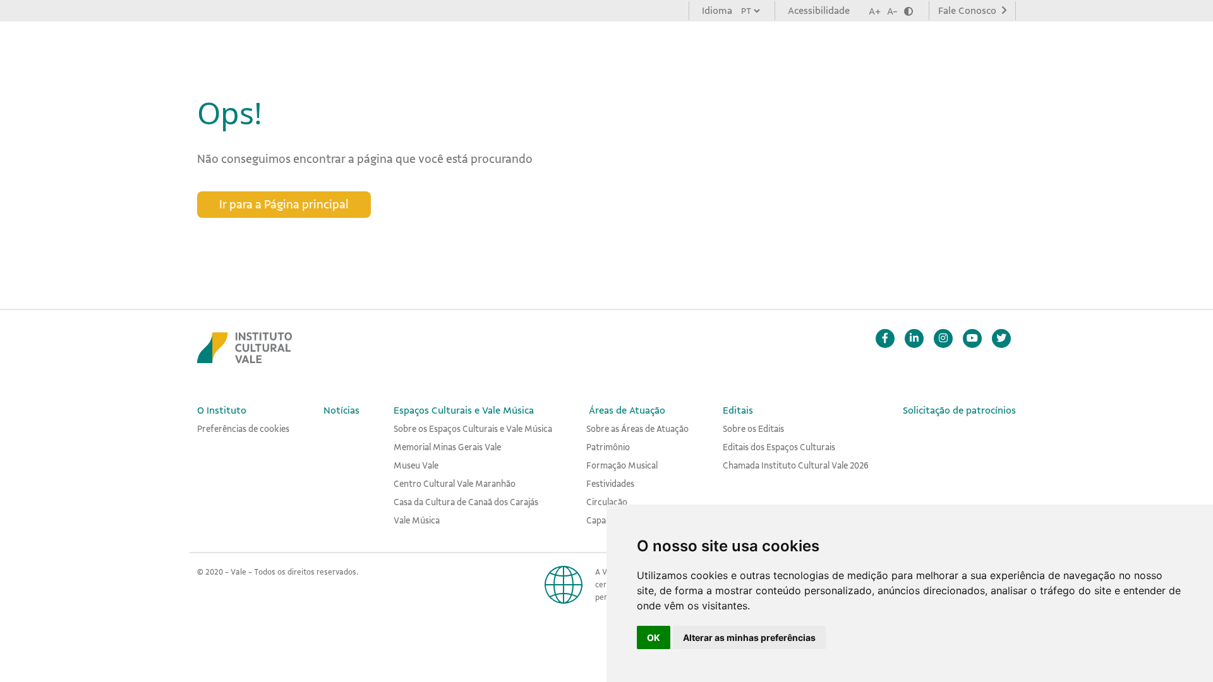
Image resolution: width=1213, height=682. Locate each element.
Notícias (440, 50)
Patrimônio (608, 447)
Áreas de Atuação (692, 50)
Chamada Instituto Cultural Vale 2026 (796, 465)
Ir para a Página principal (284, 205)
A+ (875, 11)
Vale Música (417, 520)
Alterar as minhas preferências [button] (749, 637)
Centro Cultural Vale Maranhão (455, 484)
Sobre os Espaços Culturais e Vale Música (473, 429)
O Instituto (371, 50)
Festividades (610, 484)
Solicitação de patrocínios (873, 50)
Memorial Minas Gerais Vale (447, 447)
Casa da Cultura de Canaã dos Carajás (466, 502)
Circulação (606, 502)
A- (892, 11)
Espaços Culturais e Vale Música (556, 50)
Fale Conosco (968, 10)
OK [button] (653, 637)
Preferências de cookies (243, 429)
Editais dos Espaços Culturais (779, 447)
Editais (774, 50)
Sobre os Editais (753, 429)
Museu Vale (416, 465)
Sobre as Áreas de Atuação (637, 429)
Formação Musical (622, 465)
